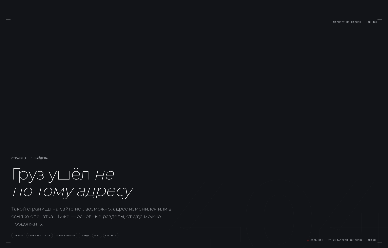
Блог (97, 235)
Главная (18, 235)
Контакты (110, 235)
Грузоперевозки (65, 235)
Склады (85, 235)
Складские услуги (39, 235)
